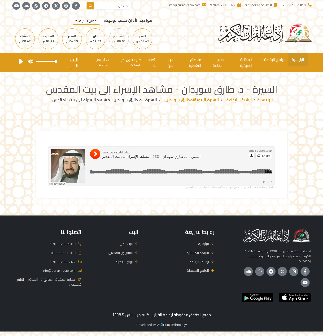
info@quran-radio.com (59, 270)
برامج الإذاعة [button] (273, 59)
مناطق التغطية (195, 62)
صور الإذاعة (218, 62)
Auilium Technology (172, 324)
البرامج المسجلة (198, 270)
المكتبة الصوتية (246, 62)
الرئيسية (298, 59)
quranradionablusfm (264, 187)
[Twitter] (56, 6)
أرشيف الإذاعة (239, 99)
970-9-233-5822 (62, 261)
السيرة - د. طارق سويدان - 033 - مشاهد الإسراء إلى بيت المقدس (218, 187)
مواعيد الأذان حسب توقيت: (128, 20)
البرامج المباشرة (198, 253)
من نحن (170, 62)
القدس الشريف (87, 21)
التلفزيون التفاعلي (120, 253)
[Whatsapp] (36, 6)
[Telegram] (46, 6)
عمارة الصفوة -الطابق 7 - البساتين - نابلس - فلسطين (47, 282)
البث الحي (126, 244)
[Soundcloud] (26, 6)
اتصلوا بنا (151, 62)
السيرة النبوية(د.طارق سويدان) (191, 99)
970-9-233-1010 (62, 244)
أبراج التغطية (124, 261)
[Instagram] (66, 6)
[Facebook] (76, 6)
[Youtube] (16, 6)
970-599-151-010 (61, 253)
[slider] (46, 61)
